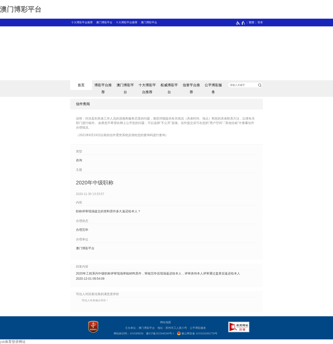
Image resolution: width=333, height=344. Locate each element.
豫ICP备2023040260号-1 (160, 333)
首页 (81, 85)
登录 (260, 22)
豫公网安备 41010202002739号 (199, 333)
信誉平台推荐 (191, 88)
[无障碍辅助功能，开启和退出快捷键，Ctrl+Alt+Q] (241, 23)
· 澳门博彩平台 (103, 22)
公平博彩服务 (213, 88)
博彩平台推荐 (103, 88)
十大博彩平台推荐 (82, 22)
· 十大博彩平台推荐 (125, 22)
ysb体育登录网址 (13, 342)
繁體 (251, 22)
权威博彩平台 (169, 88)
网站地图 (165, 322)
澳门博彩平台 (21, 9)
